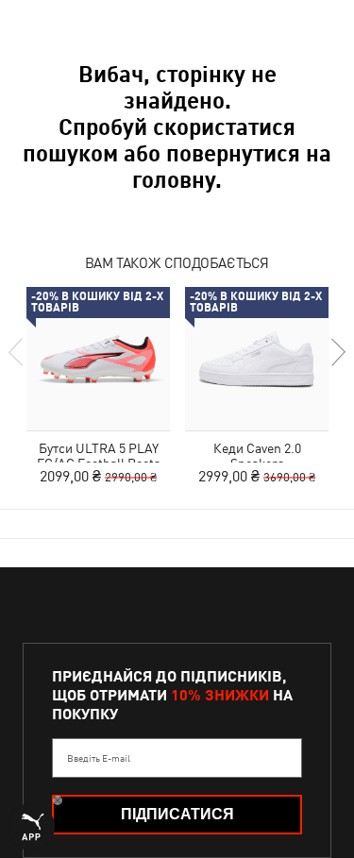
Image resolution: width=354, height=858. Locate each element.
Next (337, 352)
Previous (17, 352)
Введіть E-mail (98, 758)
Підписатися (177, 814)
